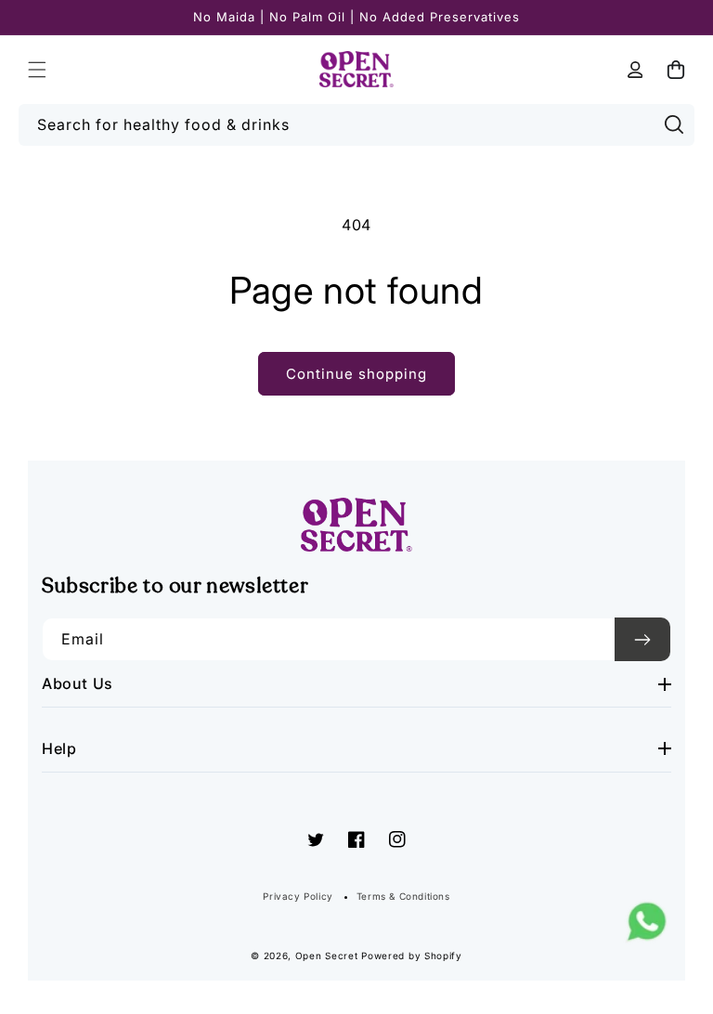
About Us (77, 683)
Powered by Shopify (411, 955)
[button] (37, 69)
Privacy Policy (297, 896)
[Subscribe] (642, 639)
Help (59, 748)
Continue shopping (356, 374)
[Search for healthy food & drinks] (674, 124)
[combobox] (356, 125)
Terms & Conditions (403, 896)
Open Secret (326, 955)
